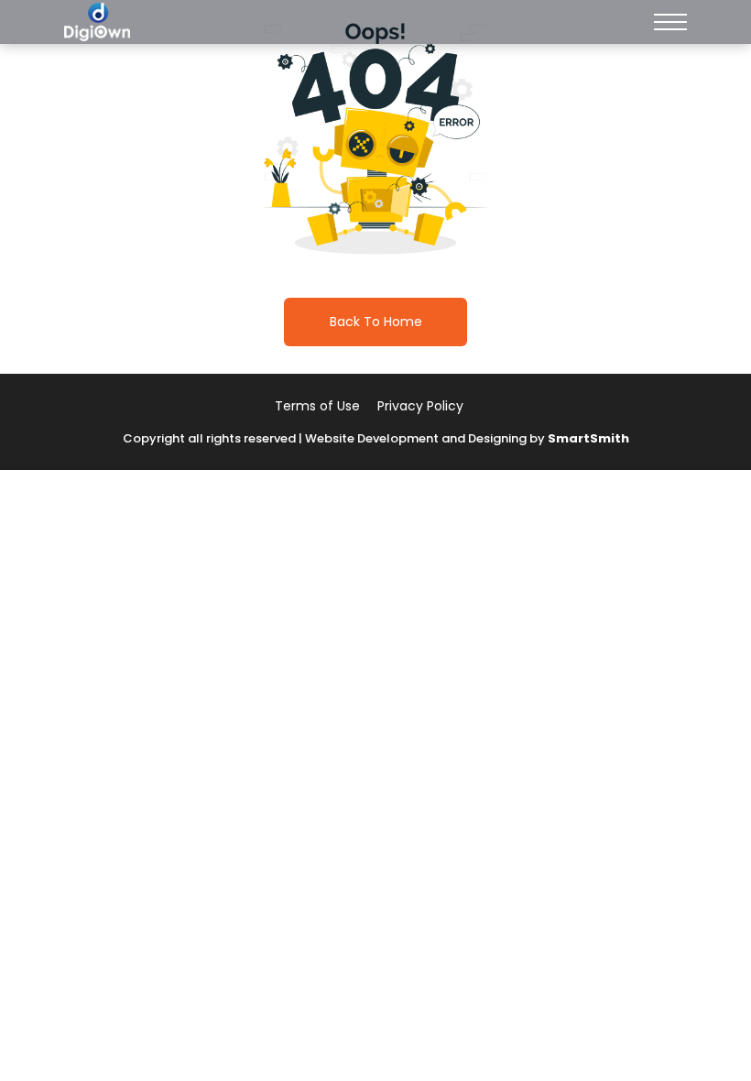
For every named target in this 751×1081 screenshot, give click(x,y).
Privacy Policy (420, 406)
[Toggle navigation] (670, 21)
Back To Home (376, 321)
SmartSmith (588, 438)
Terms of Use (317, 406)
